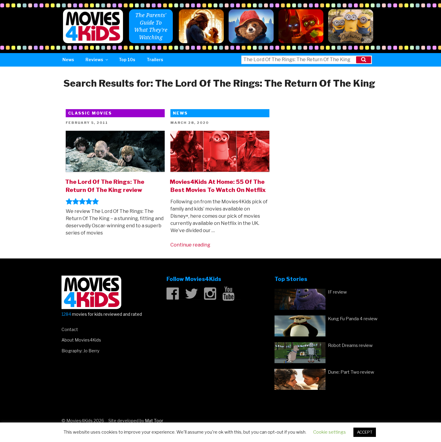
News (68, 59)
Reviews (94, 59)
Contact (70, 329)
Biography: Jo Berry (80, 350)
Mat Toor (154, 420)
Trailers (155, 59)
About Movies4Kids (81, 339)
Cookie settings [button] (329, 432)
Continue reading (190, 245)
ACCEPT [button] (364, 432)
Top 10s (127, 59)
